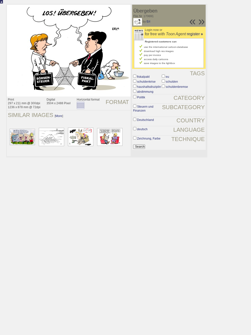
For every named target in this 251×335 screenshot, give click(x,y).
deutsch (142, 129)
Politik (141, 97)
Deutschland (145, 120)
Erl (148, 21)
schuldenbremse (177, 87)
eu (167, 76)
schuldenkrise (146, 81)
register (195, 34)
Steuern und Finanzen (143, 108)
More (58, 116)
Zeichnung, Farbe (149, 138)
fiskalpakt (143, 76)
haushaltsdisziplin (149, 87)
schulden (172, 81)
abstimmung (145, 91)
